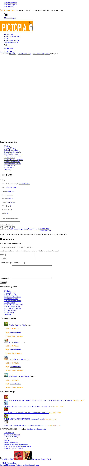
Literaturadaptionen (11, 154)
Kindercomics (9, 167)
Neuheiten (7, 146)
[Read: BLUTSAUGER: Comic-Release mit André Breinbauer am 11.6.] (6, 411)
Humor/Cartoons (10, 166)
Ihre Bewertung (6, 262)
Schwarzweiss (10, 191)
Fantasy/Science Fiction (12, 164)
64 (11, 209)
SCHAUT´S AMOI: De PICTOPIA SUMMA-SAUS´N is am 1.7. (27, 406)
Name (2, 255)
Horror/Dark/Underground (13, 160)
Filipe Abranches (11, 187)
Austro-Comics (9, 158)
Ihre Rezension (6, 278)
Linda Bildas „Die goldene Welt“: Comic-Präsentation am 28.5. (26, 425)
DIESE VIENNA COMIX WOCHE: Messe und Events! (24, 419)
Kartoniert (10, 195)
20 (8, 206)
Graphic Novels (9, 148)
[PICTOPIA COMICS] (16, 31)
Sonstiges (7, 169)
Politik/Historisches (11, 150)
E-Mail (3, 259)
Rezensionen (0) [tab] (45, 231)
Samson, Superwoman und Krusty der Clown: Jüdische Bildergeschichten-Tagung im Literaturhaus (38, 400)
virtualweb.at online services (36, 429)
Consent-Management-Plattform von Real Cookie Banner (19, 465)
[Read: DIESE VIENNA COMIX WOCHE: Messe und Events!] (6, 417)
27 (10, 206)
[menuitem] (46, 35)
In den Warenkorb (6, 225)
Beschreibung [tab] (44, 229)
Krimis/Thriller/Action (12, 162)
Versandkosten (24, 184)
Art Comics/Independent (12, 156)
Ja (7, 213)
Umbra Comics (11, 202)
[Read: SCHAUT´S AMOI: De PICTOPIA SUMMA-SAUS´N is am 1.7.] (6, 404)
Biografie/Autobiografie (12, 152)
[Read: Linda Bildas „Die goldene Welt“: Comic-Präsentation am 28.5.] (6, 423)
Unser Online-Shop (7, 52)
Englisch (10, 198)
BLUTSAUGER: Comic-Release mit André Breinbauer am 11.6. (26, 413)
